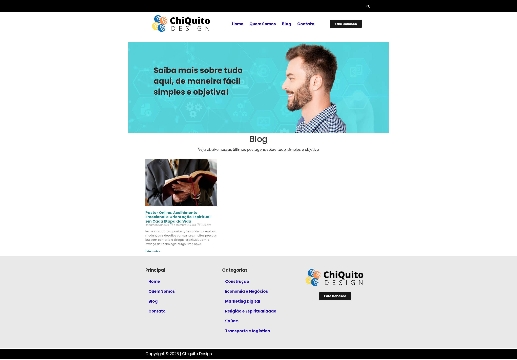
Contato (305, 24)
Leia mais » (152, 251)
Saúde (231, 321)
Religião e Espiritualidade (250, 311)
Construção (237, 281)
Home (237, 24)
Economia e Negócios (246, 291)
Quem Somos (262, 24)
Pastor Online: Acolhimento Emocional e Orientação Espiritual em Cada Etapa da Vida (177, 217)
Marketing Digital (242, 301)
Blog (286, 24)
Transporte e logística (247, 331)
